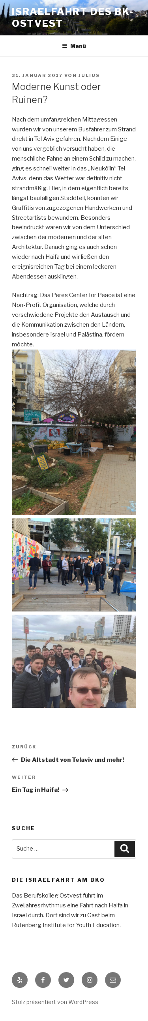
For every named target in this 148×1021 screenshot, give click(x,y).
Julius (89, 75)
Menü (78, 46)
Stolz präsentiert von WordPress (55, 1002)
